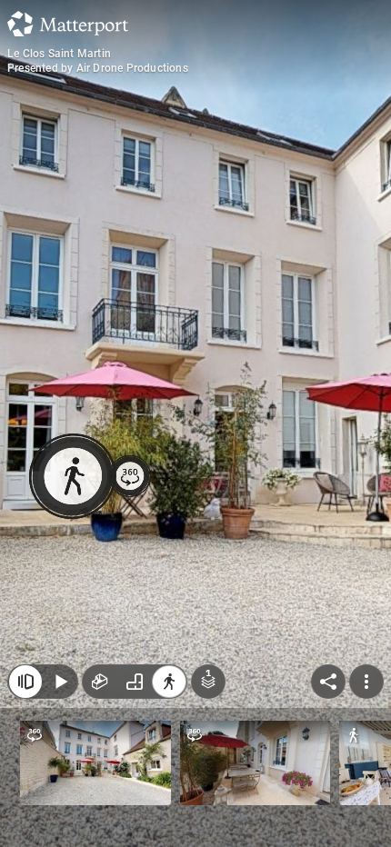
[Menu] (366, 681)
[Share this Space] (328, 681)
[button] (95, 763)
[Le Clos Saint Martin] (195, 423)
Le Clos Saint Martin (59, 53)
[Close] (25, 681)
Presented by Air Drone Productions (97, 68)
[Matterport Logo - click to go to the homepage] (68, 23)
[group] (134, 681)
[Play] (60, 681)
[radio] (100, 681)
